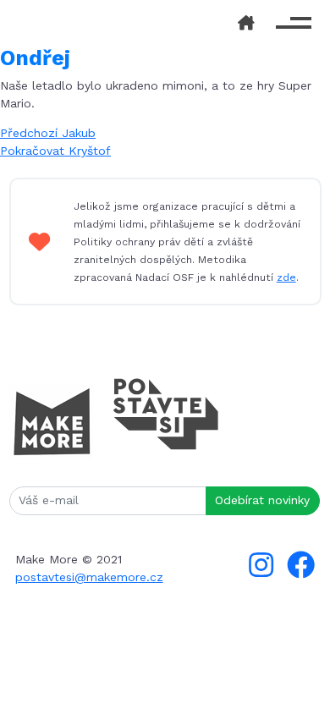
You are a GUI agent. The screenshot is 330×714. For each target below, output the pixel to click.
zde (286, 277)
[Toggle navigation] (294, 23)
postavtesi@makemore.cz (89, 577)
